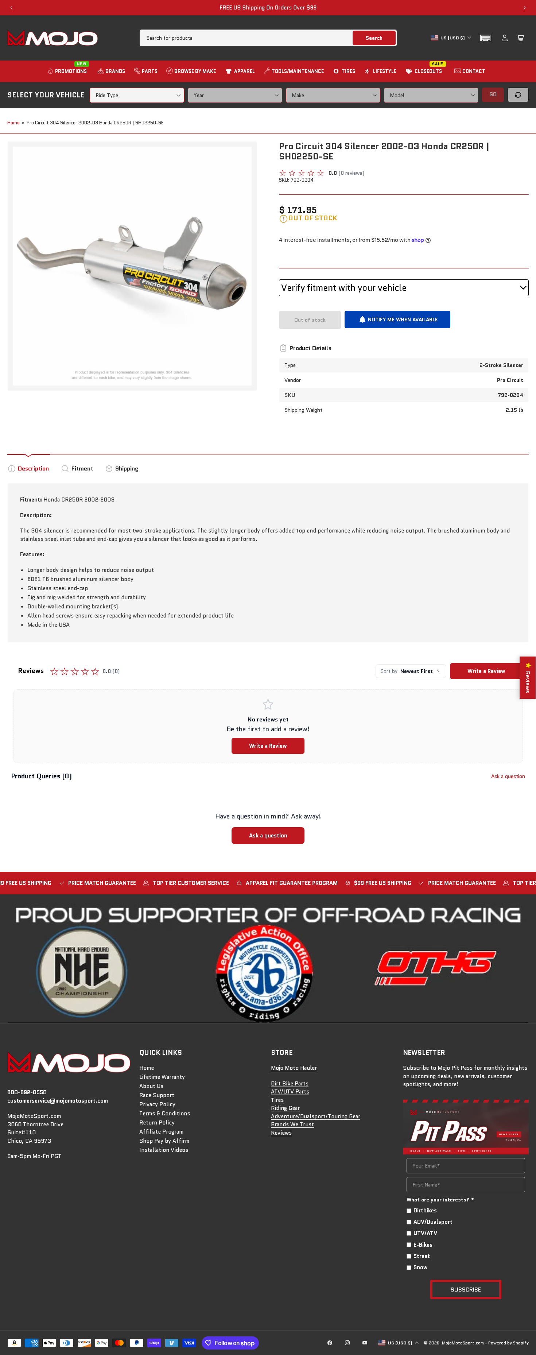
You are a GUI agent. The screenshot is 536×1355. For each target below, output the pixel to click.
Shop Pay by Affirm (164, 1141)
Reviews (281, 1133)
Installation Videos (163, 1150)
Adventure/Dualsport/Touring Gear (315, 1116)
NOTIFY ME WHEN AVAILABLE (403, 319)
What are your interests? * (440, 1199)
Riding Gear (285, 1108)
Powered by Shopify (508, 1343)
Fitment (82, 468)
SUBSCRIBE (466, 1289)
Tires (277, 1100)
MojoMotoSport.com (463, 1343)
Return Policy (157, 1123)
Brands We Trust (292, 1124)
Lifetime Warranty (162, 1077)
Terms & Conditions (164, 1114)
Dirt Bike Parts (289, 1084)
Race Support (156, 1095)
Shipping (127, 468)
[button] (485, 37)
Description (33, 468)
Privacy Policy (157, 1104)
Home (13, 122)
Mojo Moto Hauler (294, 1068)
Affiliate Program (161, 1132)
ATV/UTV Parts (290, 1092)
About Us (151, 1086)
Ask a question (508, 776)
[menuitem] (67, 71)
